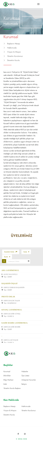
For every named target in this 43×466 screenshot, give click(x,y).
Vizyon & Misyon (14, 52)
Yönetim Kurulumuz (15, 56)
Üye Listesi (25, 375)
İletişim (24, 384)
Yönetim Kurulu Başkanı (12, 388)
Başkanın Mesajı (13, 43)
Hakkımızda (11, 47)
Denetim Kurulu (13, 60)
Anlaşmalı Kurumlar (29, 380)
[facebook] (18, 434)
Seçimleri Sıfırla (9, 252)
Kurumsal (7, 371)
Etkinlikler (7, 375)
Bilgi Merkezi (8, 380)
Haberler (25, 371)
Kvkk (5, 384)
